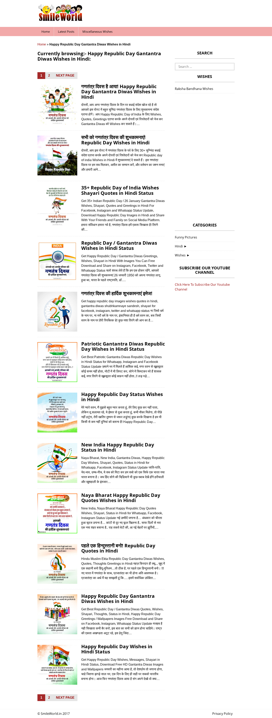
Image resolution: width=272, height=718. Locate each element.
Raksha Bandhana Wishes (194, 89)
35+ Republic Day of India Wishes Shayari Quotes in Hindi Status (120, 190)
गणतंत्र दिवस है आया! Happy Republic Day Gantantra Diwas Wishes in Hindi (119, 91)
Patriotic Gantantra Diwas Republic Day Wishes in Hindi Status (123, 346)
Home (45, 31)
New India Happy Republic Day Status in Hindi (117, 447)
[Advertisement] (205, 159)
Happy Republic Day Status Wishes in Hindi (122, 397)
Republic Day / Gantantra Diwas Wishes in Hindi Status (119, 245)
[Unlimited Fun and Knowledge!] (60, 20)
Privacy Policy (222, 713)
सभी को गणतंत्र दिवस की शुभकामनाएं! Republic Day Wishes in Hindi (115, 140)
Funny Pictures (186, 237)
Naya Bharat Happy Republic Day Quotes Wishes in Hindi (120, 497)
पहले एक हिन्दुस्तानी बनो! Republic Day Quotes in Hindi (118, 548)
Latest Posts (66, 31)
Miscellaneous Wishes (97, 31)
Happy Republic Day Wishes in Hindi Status (116, 649)
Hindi (179, 246)
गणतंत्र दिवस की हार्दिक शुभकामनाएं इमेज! (116, 293)
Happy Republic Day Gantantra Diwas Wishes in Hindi (118, 598)
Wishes (180, 255)
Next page (65, 75)
